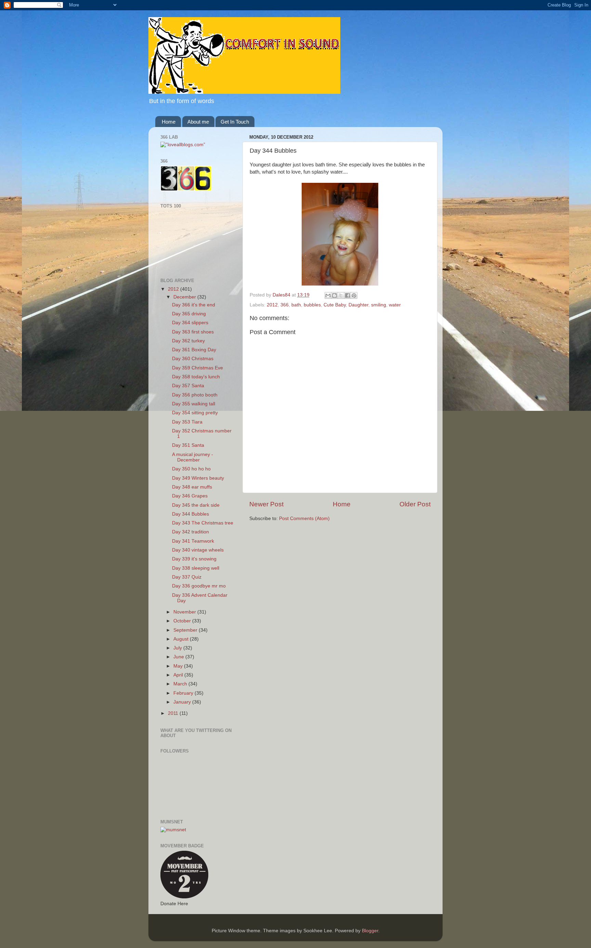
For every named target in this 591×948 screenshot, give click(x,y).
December (185, 297)
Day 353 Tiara (187, 422)
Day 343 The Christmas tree (202, 523)
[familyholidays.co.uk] (188, 266)
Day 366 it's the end (193, 304)
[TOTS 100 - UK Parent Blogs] (188, 247)
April (178, 675)
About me (198, 122)
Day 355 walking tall (193, 403)
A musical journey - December (192, 457)
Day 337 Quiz (186, 577)
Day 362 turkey (188, 340)
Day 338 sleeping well (195, 568)
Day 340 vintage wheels (198, 550)
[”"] (182, 144)
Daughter (358, 304)
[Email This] (328, 295)
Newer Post (266, 504)
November (185, 612)
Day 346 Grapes (190, 495)
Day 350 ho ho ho (191, 468)
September (186, 630)
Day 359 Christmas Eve (197, 367)
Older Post (415, 504)
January (182, 702)
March (180, 683)
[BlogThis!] (334, 295)
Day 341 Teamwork (193, 541)
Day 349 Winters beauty (198, 478)
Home (168, 122)
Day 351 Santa (188, 445)
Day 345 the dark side (196, 505)
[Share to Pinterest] (354, 295)
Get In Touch (235, 122)
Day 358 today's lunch (196, 376)
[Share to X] (341, 295)
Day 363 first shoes (193, 331)
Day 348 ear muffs (192, 487)
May (178, 666)
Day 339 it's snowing (194, 558)
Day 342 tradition (190, 531)
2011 (174, 713)
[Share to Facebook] (347, 295)
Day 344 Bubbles (190, 514)
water (395, 304)
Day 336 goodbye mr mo (199, 586)
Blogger (370, 930)
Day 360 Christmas (192, 358)
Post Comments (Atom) (304, 518)
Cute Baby (335, 304)
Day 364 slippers (190, 322)
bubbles (312, 304)
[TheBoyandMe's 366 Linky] (186, 189)
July (178, 647)
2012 (272, 304)
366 (284, 304)
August (181, 639)
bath (296, 304)
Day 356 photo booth (195, 394)
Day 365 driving (189, 313)
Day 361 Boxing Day (194, 349)
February (184, 693)
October (182, 620)
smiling (378, 304)
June (179, 656)
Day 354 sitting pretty (195, 412)
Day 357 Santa (188, 385)
